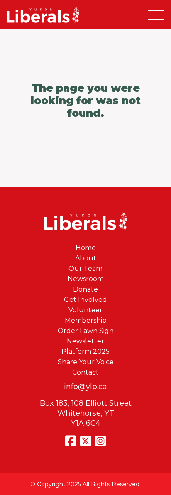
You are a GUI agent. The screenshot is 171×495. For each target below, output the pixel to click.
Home (86, 248)
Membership (86, 320)
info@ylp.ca (85, 386)
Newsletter (85, 341)
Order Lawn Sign (86, 331)
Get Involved (85, 300)
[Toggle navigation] (156, 14)
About (85, 258)
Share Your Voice (86, 362)
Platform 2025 (85, 351)
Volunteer (85, 310)
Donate (85, 289)
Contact (85, 372)
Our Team (85, 268)
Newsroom (86, 279)
